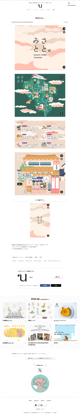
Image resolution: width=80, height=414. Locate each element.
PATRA (56, 343)
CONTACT (49, 400)
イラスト (15, 260)
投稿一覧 (58, 277)
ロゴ (45, 260)
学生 (41, 257)
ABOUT (42, 400)
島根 (36, 257)
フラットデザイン (38, 260)
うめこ (66, 22)
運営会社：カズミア (40, 409)
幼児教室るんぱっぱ (8, 343)
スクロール (21, 260)
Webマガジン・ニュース (18, 257)
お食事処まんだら (7, 320)
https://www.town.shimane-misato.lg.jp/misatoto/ (22, 22)
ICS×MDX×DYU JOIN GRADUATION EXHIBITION (38, 344)
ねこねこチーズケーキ (60, 320)
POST (56, 285)
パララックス (29, 260)
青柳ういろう (31, 320)
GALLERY (36, 400)
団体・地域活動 (29, 257)
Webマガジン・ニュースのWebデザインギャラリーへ (40, 358)
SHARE (45, 285)
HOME (30, 400)
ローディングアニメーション (54, 260)
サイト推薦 (40, 405)
